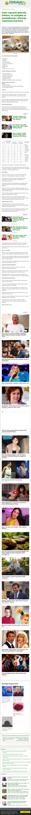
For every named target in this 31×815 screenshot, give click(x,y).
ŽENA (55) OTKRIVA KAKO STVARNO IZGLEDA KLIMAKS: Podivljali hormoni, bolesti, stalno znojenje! (17, 802)
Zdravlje (13, 9)
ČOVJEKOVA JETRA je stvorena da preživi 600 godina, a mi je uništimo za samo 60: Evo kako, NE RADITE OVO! (6, 700)
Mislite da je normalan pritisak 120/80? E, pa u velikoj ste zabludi (9, 739)
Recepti (10, 9)
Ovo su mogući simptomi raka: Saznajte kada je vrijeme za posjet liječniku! (7, 729)
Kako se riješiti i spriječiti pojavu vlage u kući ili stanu (12, 754)
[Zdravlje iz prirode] (15, 5)
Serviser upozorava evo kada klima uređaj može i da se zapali (14, 771)
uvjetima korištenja (18, 813)
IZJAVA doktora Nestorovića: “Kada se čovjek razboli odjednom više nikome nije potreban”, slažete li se (18, 699)
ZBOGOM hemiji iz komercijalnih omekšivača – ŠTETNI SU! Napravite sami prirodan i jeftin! (22, 739)
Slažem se (25, 811)
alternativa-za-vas (8, 304)
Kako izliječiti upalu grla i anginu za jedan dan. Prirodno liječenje (18, 714)
